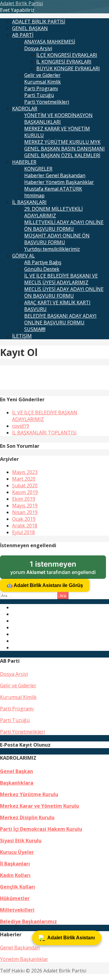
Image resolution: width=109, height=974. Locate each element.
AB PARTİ (22, 35)
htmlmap (34, 195)
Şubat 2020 (25, 485)
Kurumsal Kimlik (42, 81)
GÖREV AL (23, 255)
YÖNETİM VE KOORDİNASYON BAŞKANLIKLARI (58, 118)
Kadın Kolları (15, 875)
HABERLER (24, 162)
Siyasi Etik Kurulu (20, 840)
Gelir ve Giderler (42, 75)
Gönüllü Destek (41, 269)
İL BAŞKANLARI (29, 202)
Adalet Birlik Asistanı (71, 937)
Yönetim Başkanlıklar (24, 959)
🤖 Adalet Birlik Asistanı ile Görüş (45, 585)
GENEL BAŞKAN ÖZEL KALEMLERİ (62, 155)
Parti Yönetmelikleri (46, 101)
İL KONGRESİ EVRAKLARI (63, 61)
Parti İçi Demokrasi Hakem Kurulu (41, 829)
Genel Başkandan (20, 947)
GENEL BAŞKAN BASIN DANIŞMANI (64, 148)
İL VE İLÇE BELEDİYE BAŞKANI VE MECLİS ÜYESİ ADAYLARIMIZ (61, 279)
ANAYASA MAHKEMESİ (49, 41)
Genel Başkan (16, 771)
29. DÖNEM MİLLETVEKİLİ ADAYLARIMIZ (53, 212)
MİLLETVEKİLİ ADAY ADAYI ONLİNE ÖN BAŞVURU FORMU (64, 225)
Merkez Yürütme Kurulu (29, 794)
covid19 (20, 426)
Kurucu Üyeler (17, 852)
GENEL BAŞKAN (30, 28)
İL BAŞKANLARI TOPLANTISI (44, 432)
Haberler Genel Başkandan (54, 175)
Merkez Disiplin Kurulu (27, 817)
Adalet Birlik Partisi (21, 3)
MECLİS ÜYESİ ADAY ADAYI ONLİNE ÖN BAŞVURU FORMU (64, 292)
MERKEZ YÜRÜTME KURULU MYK (62, 142)
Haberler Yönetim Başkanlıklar (59, 182)
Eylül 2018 (23, 532)
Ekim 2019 (23, 499)
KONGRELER (38, 168)
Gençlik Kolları (17, 886)
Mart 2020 (23, 478)
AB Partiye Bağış (42, 262)
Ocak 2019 (23, 519)
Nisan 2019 (25, 512)
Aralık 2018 (24, 525)
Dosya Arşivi (38, 48)
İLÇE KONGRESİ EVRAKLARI (66, 55)
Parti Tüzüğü (39, 95)
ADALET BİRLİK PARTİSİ (38, 21)
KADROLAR (24, 108)
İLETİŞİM (22, 336)
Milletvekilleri (17, 910)
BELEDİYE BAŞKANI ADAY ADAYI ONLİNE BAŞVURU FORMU (60, 319)
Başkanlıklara (16, 782)
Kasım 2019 (25, 492)
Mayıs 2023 (25, 472)
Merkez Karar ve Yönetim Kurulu (39, 806)
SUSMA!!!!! (34, 329)
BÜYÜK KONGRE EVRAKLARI (68, 68)
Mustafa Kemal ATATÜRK (53, 188)
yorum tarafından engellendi (58, 569)
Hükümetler (15, 898)
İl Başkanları (15, 863)
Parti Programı (41, 88)
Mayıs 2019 (25, 505)
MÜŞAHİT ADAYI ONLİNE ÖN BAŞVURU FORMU (57, 239)
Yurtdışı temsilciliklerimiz (52, 249)
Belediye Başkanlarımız (28, 921)
